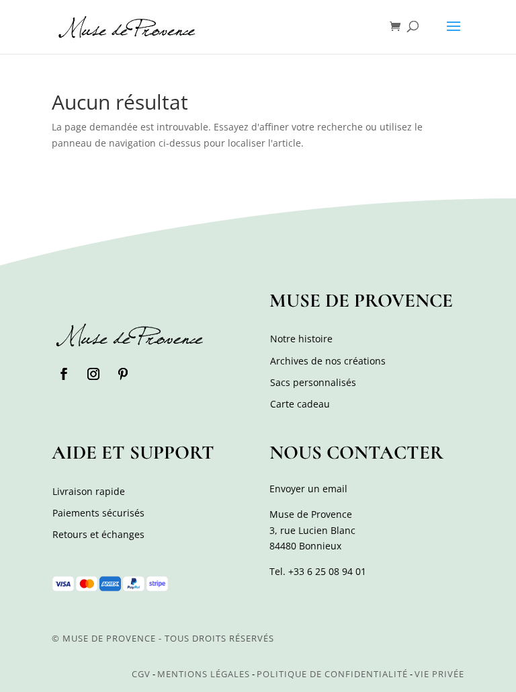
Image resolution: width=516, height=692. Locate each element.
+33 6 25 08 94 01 (327, 571)
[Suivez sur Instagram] (93, 374)
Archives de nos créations (328, 360)
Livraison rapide (88, 491)
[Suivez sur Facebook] (64, 374)
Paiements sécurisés (98, 512)
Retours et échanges (98, 534)
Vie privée (439, 674)
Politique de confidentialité (332, 674)
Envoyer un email (308, 488)
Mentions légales (203, 674)
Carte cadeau (300, 403)
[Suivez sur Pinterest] (123, 374)
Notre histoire (301, 338)
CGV (141, 674)
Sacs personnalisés (313, 382)
